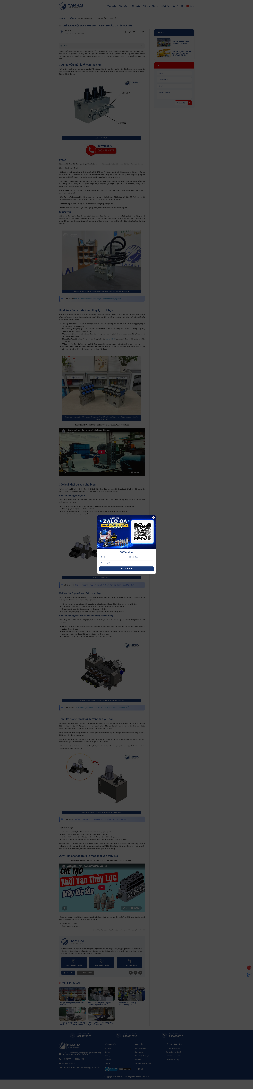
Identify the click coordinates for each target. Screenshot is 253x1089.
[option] (126, 532)
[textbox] (105, 563)
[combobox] (126, 563)
